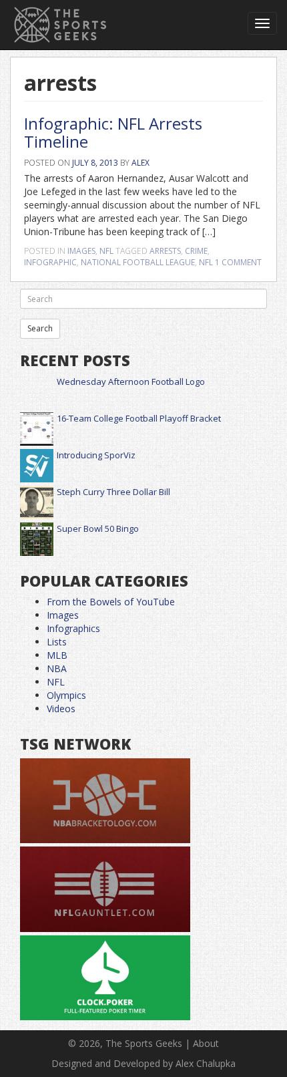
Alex (140, 162)
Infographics (73, 628)
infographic (50, 262)
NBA (57, 668)
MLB (57, 655)
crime (196, 251)
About (206, 1043)
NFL (106, 251)
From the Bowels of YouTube (111, 601)
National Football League (138, 262)
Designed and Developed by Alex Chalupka (143, 1063)
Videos (61, 708)
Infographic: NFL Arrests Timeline (113, 132)
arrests (165, 251)
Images (81, 251)
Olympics (66, 695)
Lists (57, 641)
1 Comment (238, 262)
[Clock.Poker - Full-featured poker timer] (105, 978)
